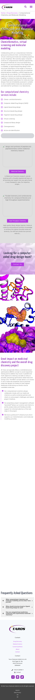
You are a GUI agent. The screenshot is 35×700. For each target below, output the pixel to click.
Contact (17, 652)
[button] (31, 7)
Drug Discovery (12, 13)
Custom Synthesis (17, 647)
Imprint (17, 690)
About (17, 649)
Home (3, 13)
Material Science (17, 644)
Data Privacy (17, 692)
